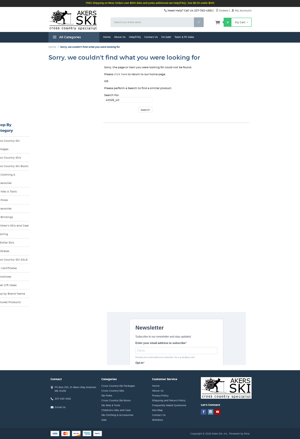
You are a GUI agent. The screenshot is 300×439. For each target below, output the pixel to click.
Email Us (60, 407)
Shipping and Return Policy (168, 400)
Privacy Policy (160, 395)
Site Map (157, 410)
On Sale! (166, 37)
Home (107, 37)
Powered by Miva (239, 433)
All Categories (69, 37)
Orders (223, 10)
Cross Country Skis (112, 390)
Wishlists (157, 419)
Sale (103, 419)
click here (120, 74)
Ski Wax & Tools (110, 405)
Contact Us (151, 37)
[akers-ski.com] (77, 23)
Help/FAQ (135, 37)
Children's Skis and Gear (116, 410)
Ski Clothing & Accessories (117, 415)
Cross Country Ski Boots (116, 400)
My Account (243, 10)
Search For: (111, 95)
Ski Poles (106, 395)
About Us (120, 37)
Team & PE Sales (184, 37)
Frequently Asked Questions (169, 405)
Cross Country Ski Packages (118, 385)
